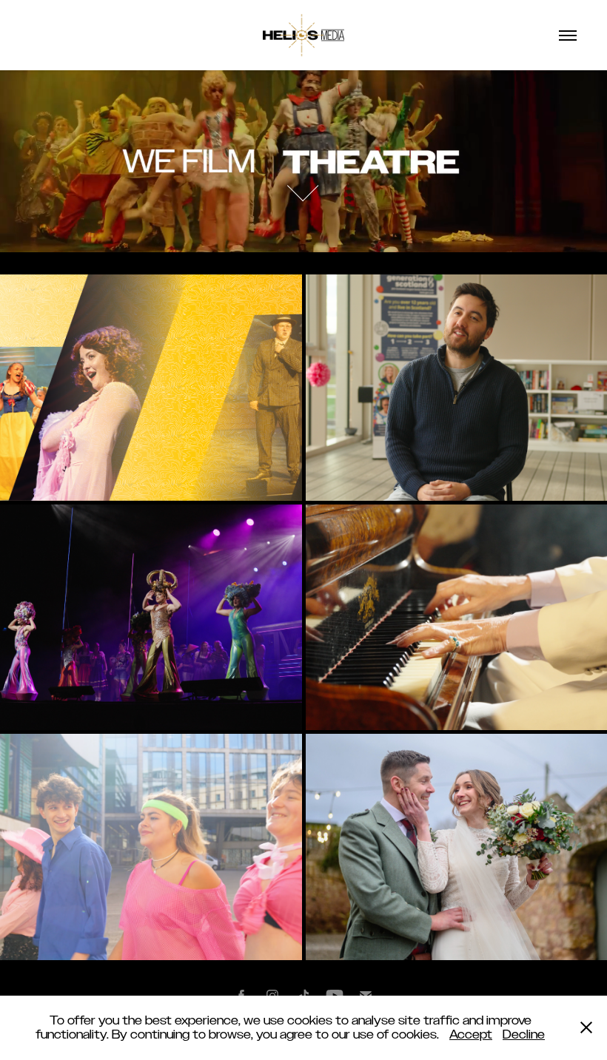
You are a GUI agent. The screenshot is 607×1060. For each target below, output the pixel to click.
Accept (470, 1034)
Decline (524, 1034)
